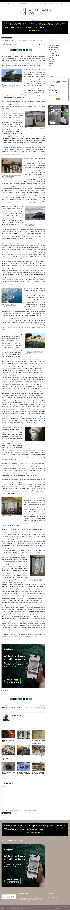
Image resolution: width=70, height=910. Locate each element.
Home (3, 35)
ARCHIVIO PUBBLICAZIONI (22, 3)
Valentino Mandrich (7, 44)
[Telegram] (30, 50)
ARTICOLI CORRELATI (7, 727)
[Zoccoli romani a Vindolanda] (23, 734)
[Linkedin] (20, 50)
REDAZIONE (52, 3)
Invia (58, 99)
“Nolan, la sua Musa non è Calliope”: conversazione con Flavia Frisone (8, 740)
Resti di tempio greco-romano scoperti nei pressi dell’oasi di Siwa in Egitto (35, 708)
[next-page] (4, 778)
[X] (7, 1)
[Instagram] (5, 1)
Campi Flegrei (7, 690)
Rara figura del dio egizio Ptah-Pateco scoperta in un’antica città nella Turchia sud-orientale (23, 773)
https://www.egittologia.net (25, 901)
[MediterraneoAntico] (35, 12)
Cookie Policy (56, 906)
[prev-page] (2, 778)
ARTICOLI (10, 3)
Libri (50, 65)
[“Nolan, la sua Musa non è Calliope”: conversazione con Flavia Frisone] (8, 734)
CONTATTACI (60, 3)
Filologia (52, 53)
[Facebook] (3, 1)
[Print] (27, 50)
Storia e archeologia (54, 55)
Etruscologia (51, 57)
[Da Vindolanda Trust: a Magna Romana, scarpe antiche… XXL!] (38, 766)
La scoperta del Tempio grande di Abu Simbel (12, 707)
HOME (4, 3)
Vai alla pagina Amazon (35, 30)
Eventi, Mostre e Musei (54, 45)
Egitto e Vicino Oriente (54, 51)
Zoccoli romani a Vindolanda (22, 740)
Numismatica (52, 61)
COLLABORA (43, 3)
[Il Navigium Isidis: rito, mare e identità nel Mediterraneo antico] (23, 750)
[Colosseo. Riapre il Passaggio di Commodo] (8, 766)
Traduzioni (51, 63)
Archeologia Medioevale (54, 49)
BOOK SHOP (35, 3)
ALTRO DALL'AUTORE (20, 727)
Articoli (6, 35)
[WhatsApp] (17, 50)
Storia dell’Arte (52, 59)
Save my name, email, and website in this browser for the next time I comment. (20, 810)
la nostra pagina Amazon (45, 24)
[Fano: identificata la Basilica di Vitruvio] (38, 750)
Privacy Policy (63, 906)
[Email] (24, 50)
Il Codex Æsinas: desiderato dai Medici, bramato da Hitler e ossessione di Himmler (38, 742)
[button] (66, 4)
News (50, 43)
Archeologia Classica (13, 35)
